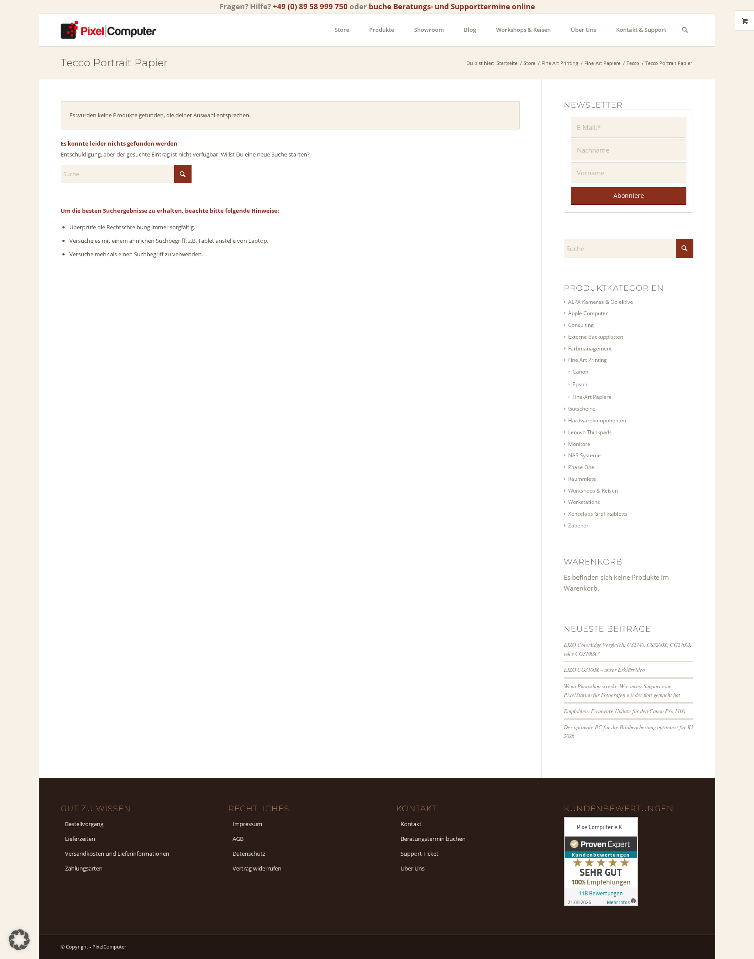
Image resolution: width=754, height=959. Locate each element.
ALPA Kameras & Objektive (600, 302)
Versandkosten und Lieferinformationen (117, 853)
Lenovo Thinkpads (590, 432)
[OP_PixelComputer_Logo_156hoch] (108, 30)
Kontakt (411, 824)
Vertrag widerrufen (257, 868)
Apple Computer (588, 313)
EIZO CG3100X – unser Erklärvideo (604, 669)
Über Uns (413, 868)
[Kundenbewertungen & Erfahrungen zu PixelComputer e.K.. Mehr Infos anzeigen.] (601, 903)
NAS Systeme (584, 455)
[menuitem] (342, 30)
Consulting (581, 325)
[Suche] (684, 30)
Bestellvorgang (84, 824)
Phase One (581, 467)
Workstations (584, 502)
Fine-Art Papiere (592, 397)
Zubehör (578, 525)
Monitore (579, 444)
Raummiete (582, 479)
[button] (19, 940)
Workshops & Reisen (593, 490)
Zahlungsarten (84, 868)
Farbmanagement (590, 348)
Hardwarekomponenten (597, 420)
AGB (238, 839)
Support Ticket (420, 853)
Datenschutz (249, 853)
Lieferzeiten (80, 839)
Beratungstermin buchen (433, 839)
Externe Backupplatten (595, 336)
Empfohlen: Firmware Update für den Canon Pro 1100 (624, 710)
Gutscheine (582, 408)
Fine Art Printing (587, 360)
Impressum (247, 824)
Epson (579, 384)
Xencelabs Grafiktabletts (597, 513)
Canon (580, 371)
